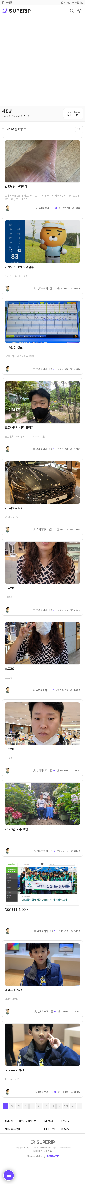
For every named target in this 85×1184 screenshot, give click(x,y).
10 (66, 1106)
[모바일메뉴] (8, 1175)
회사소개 (9, 1121)
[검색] (72, 11)
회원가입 (79, 2)
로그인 (67, 2)
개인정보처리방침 (27, 1121)
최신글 (66, 1121)
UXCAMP (53, 1156)
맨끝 (79, 1106)
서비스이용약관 (12, 1129)
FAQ (66, 1129)
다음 (73, 1106)
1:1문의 (51, 1129)
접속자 (51, 1121)
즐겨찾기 (10, 2)
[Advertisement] (42, 61)
